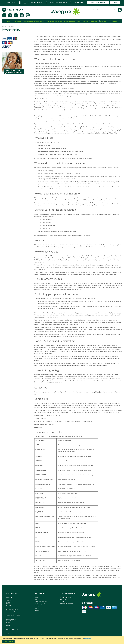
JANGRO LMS (79, 2)
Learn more (87, 638)
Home (2, 26)
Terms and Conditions (65, 597)
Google (115, 356)
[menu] (62, 21)
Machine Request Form (41, 604)
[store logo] (65, 11)
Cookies (62, 601)
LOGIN (115, 2)
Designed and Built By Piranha (13, 634)
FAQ (36, 599)
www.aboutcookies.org (105, 566)
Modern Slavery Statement (66, 603)
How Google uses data (100, 365)
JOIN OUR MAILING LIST (35, 2)
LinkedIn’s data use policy (55, 383)
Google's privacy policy (68, 365)
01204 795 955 (15, 9)
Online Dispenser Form (41, 601)
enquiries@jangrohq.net (67, 308)
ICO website (38, 427)
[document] (62, 640)
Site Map (37, 606)
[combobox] (104, 9)
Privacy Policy (63, 599)
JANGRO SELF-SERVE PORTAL (58, 2)
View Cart (37, 610)
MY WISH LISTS (11, 2)
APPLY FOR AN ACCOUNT (98, 2)
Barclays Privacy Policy (110, 133)
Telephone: (13, 615)
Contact (37, 597)
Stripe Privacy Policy (93, 133)
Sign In (36, 608)
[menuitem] (9, 21)
